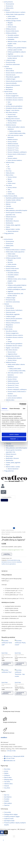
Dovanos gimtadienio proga (13, 560)
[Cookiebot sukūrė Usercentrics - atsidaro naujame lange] (19, 404)
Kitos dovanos (9, 208)
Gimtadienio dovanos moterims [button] (14, 100)
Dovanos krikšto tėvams (12, 31)
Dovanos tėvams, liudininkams (14, 72)
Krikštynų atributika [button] (11, 33)
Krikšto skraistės (12, 27)
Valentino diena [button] (10, 162)
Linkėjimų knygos (10, 60)
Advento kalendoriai (13, 231)
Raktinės (8, 204)
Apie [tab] (24, 408)
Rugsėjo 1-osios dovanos (12, 110)
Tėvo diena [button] (9, 185)
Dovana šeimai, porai (13, 145)
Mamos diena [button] (9, 175)
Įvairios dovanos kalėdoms (15, 160)
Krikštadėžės (11, 39)
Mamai (9, 179)
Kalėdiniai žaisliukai (13, 143)
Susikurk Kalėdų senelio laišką (17, 133)
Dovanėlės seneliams (13, 35)
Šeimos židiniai (10, 70)
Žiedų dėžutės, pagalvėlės (13, 77)
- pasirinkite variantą (6, 663)
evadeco (4, 737)
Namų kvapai (9, 219)
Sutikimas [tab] (4, 408)
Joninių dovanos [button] (8, 2)
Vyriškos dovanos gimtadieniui (14, 106)
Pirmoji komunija (10, 62)
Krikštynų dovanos (11, 29)
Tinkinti (13, 439)
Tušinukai (8, 206)
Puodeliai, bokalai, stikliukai (13, 200)
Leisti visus (14, 434)
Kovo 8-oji (8, 171)
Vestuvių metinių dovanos (13, 85)
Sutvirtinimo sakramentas (13, 64)
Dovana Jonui (9, 6)
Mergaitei (10, 22)
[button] (14, 237)
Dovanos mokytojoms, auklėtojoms (17, 152)
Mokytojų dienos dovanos (14, 120)
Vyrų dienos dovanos (11, 93)
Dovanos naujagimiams (12, 95)
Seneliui (10, 191)
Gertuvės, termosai (11, 202)
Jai (8, 164)
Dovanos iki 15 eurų (13, 148)
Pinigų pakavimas (9, 233)
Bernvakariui (9, 89)
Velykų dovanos (10, 173)
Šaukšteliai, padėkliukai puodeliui (15, 198)
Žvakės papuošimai (13, 18)
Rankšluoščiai (9, 223)
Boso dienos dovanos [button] (11, 112)
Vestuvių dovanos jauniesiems (14, 81)
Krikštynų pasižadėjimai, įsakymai (17, 52)
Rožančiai (10, 45)
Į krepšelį (6, 554)
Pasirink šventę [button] (8, 91)
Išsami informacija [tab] (15, 408)
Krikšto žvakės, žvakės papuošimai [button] (15, 14)
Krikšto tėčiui (11, 194)
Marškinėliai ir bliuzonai (12, 221)
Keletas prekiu (9, 8)
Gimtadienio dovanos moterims (14, 97)
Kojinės (8, 227)
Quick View (5, 653)
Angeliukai (10, 54)
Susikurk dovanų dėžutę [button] (10, 196)
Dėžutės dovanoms (11, 216)
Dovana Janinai (10, 4)
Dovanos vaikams (12, 158)
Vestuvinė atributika (11, 83)
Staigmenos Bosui (12, 116)
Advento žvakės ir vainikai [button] (13, 229)
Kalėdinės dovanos (13, 139)
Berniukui (10, 24)
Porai (9, 168)
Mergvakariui (9, 87)
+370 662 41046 (11, 751)
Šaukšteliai (8, 532)
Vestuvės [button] (6, 66)
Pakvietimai (9, 68)
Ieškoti (4, 500)
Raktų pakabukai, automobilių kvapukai (16, 210)
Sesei (9, 102)
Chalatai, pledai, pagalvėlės (13, 225)
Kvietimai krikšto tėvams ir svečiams (15, 12)
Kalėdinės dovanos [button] (11, 125)
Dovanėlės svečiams (13, 37)
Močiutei (10, 181)
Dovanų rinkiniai (12, 123)
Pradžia (3, 530)
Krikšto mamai (11, 183)
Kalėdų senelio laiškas (15, 131)
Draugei (10, 104)
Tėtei (9, 189)
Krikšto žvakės (11, 16)
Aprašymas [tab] (4, 571)
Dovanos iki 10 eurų (13, 150)
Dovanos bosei (12, 114)
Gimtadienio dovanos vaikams (14, 108)
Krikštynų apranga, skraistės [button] (13, 20)
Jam (9, 166)
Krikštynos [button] (7, 10)
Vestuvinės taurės (10, 75)
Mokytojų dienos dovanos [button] (13, 118)
